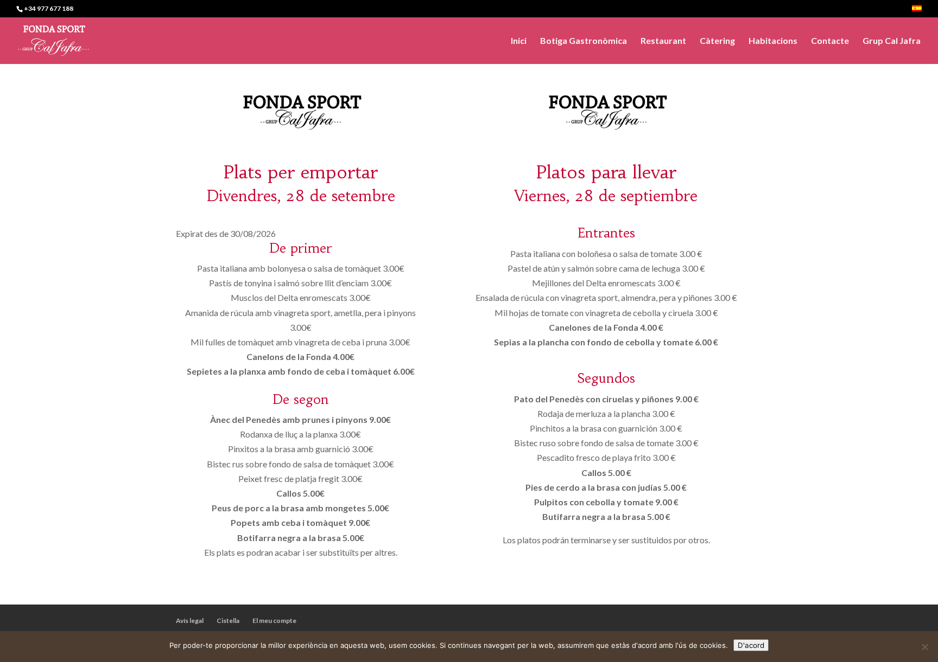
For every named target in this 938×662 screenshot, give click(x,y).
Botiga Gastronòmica (583, 41)
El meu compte (274, 620)
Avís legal (190, 620)
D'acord (751, 645)
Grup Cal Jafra (892, 41)
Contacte (830, 41)
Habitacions (773, 41)
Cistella (228, 620)
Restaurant (663, 41)
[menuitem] (917, 11)
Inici (519, 41)
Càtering (717, 41)
